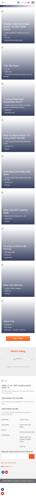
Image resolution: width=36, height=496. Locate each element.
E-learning (5, 435)
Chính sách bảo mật (27, 432)
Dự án (4, 430)
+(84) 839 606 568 (9, 463)
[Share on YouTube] (2, 493)
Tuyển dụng (24, 420)
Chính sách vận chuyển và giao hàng (25, 439)
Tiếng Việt (24, 2)
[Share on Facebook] (2, 489)
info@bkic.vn (7, 466)
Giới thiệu (5, 420)
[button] (7, 366)
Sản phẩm (5, 425)
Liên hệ (22, 446)
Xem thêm (18, 338)
